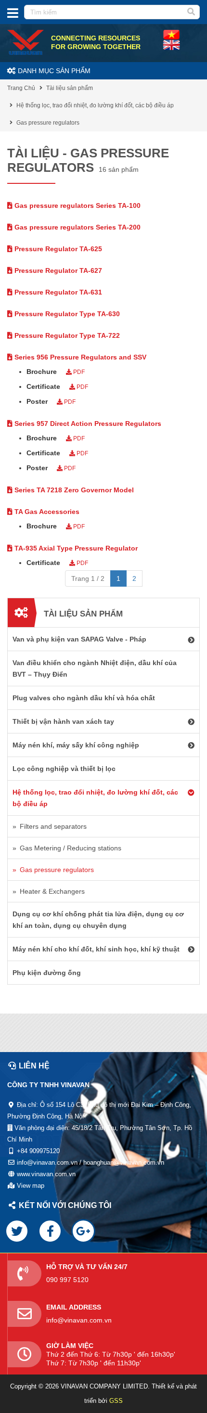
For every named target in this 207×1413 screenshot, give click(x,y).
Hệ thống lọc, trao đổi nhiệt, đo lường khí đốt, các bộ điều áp (95, 105)
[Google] (83, 1231)
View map (30, 1185)
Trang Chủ (21, 88)
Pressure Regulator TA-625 (57, 249)
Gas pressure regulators (47, 122)
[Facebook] (50, 1231)
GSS (116, 1400)
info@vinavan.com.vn (79, 1320)
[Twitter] (17, 1231)
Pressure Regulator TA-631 (57, 292)
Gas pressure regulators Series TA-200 (77, 227)
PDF (78, 372)
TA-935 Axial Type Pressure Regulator (75, 548)
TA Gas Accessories (46, 511)
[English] (171, 34)
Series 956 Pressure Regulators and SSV (79, 357)
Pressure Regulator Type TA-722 (66, 335)
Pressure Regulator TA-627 (57, 270)
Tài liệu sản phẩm (69, 88)
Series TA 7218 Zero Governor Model (73, 490)
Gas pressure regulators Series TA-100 (77, 205)
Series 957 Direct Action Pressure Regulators (87, 423)
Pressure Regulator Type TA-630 (66, 314)
